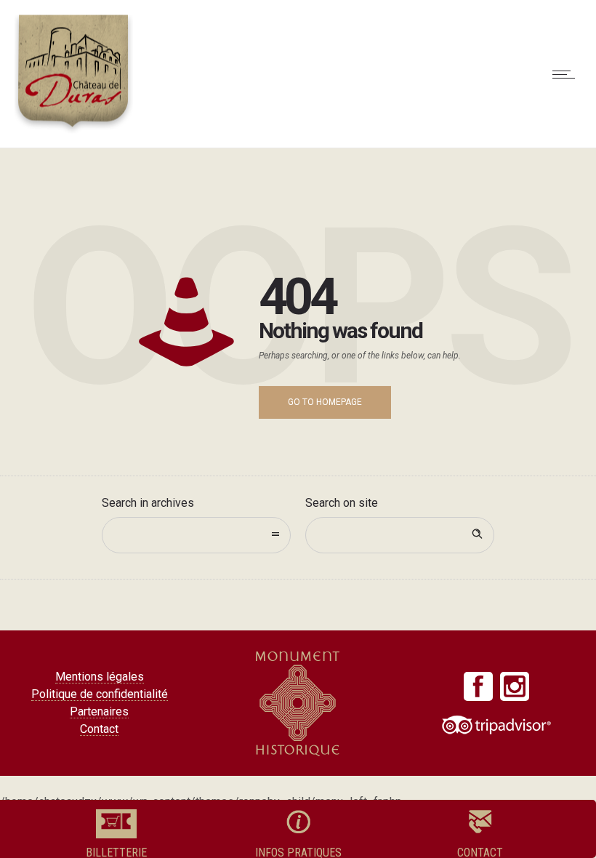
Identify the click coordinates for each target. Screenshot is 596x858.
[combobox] (196, 535)
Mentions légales (99, 676)
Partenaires (99, 711)
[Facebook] (478, 686)
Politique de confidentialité (99, 694)
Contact (99, 729)
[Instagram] (514, 686)
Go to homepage (325, 402)
